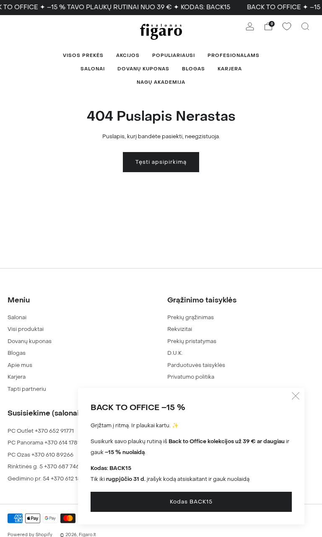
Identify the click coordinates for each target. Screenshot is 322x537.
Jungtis (60, 311)
